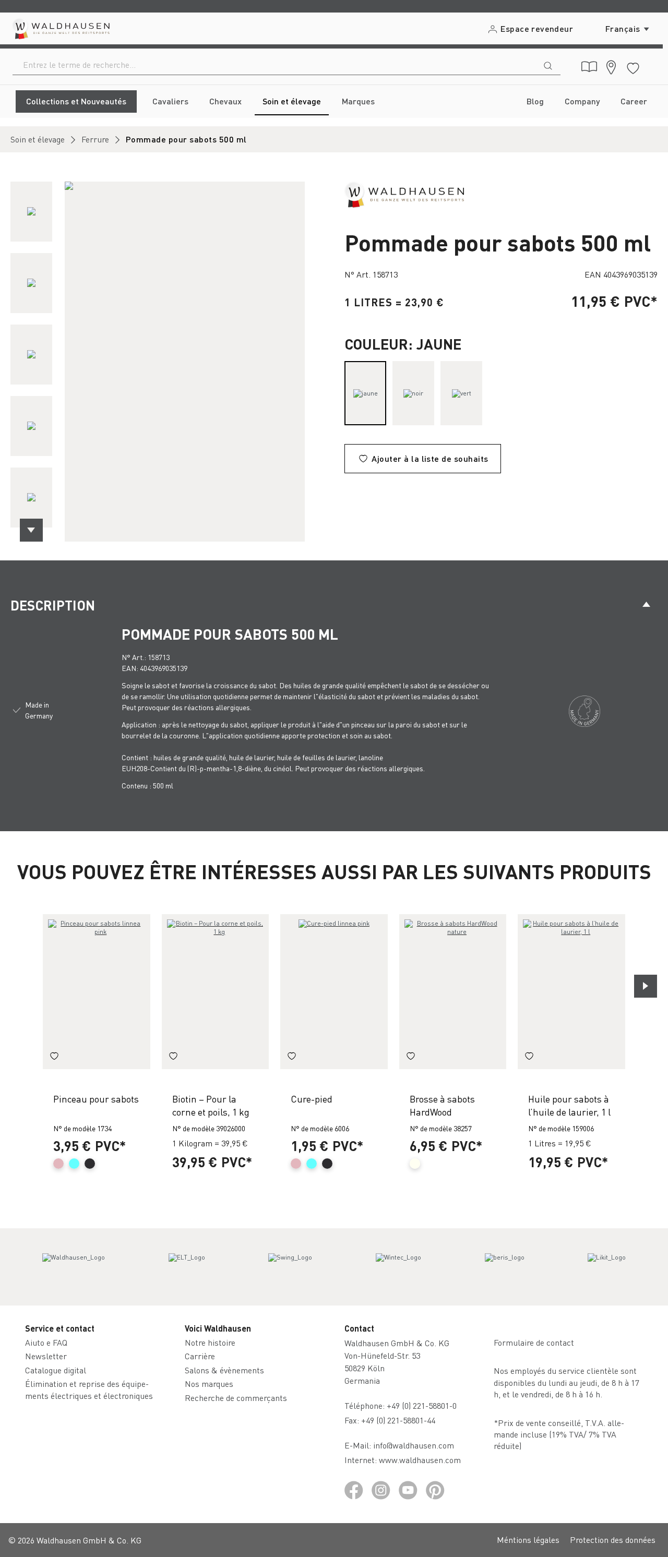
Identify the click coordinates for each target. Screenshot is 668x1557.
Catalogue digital (55, 1369)
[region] (167, 362)
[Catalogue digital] (589, 67)
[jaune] (365, 393)
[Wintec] (398, 1266)
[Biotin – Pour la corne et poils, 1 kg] (215, 991)
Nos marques (209, 1383)
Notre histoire (210, 1342)
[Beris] (504, 1266)
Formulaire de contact (534, 1342)
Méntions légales (528, 1539)
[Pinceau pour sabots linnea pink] (96, 991)
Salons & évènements (224, 1369)
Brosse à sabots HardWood (442, 1105)
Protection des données (612, 1539)
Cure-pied (311, 1099)
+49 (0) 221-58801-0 (422, 1405)
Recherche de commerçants (236, 1397)
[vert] (461, 393)
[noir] (413, 393)
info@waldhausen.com (413, 1445)
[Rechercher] (547, 65)
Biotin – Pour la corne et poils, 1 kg (210, 1105)
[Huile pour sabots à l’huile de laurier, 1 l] (571, 991)
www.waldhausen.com (420, 1459)
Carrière (200, 1355)
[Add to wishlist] (54, 1057)
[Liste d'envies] (633, 66)
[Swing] (290, 1266)
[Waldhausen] (404, 193)
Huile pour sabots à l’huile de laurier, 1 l (569, 1105)
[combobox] (274, 65)
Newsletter (46, 1355)
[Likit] (607, 1266)
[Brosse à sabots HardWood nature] (453, 991)
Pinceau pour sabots (96, 1099)
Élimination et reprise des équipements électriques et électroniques (89, 1389)
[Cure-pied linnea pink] (334, 991)
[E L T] (187, 1266)
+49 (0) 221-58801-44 (400, 1420)
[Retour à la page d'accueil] (60, 28)
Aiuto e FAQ (46, 1342)
